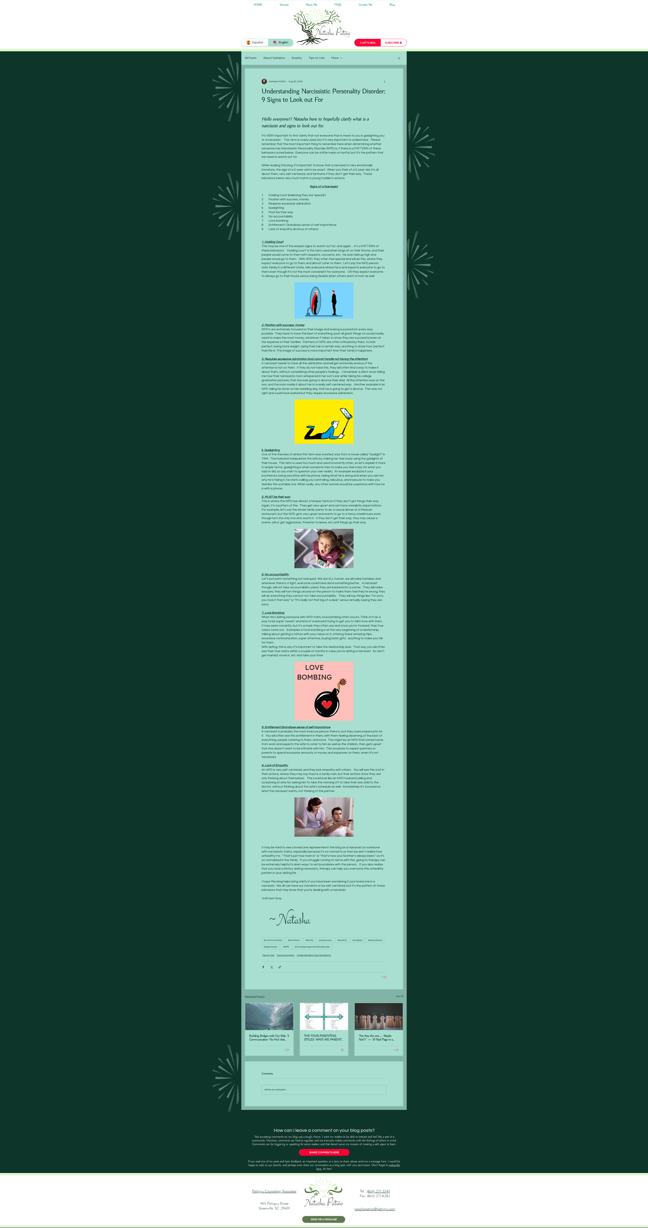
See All (399, 996)
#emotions (294, 940)
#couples (357, 940)
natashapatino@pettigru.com (375, 1209)
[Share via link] (279, 967)
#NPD (286, 947)
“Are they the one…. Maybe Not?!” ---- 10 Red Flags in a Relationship (376, 1038)
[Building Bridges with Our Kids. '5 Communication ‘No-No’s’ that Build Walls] (269, 1016)
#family (309, 940)
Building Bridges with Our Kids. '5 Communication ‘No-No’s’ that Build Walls (269, 1038)
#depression (270, 947)
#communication (273, 940)
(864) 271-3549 (378, 1191)
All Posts (250, 58)
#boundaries (375, 940)
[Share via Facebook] (263, 967)
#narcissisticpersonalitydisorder (312, 947)
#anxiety (342, 940)
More (335, 58)
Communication (285, 955)
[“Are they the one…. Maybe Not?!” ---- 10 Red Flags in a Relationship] (379, 1016)
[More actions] (384, 81)
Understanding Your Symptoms (314, 955)
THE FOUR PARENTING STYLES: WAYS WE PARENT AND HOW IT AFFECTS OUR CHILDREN (323, 1038)
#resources (325, 940)
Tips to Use (317, 58)
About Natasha (274, 58)
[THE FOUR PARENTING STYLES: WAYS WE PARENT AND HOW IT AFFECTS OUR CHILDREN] (324, 1016)
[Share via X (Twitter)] (271, 967)
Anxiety (297, 58)
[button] (399, 58)
